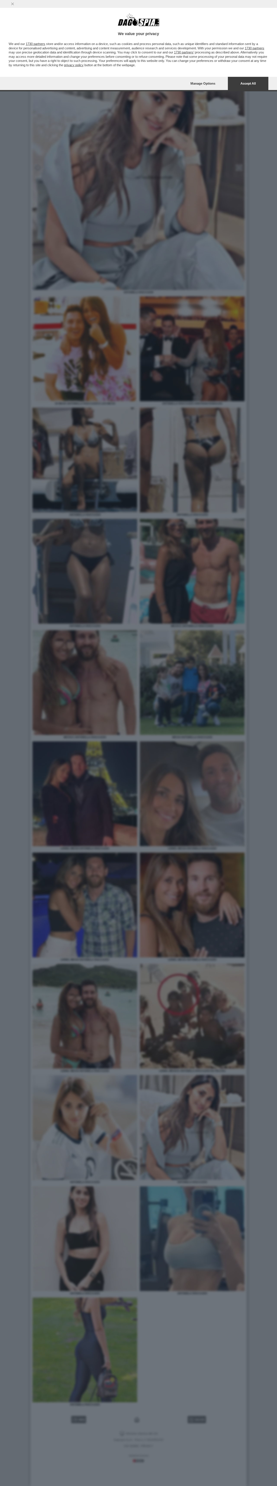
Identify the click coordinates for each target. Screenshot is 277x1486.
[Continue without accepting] (12, 4)
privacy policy (74, 65)
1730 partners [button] (35, 44)
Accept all (248, 83)
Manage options (202, 83)
